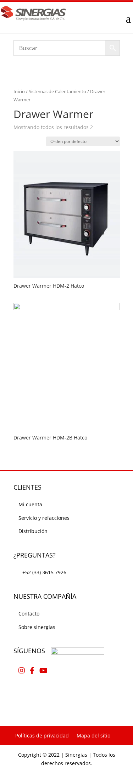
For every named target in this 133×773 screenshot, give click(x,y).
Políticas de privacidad (42, 735)
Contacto (28, 613)
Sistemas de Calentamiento (57, 91)
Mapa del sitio (93, 735)
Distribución (33, 531)
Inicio (19, 91)
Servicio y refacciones (44, 518)
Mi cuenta (30, 504)
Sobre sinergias (36, 627)
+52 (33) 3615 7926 (44, 572)
